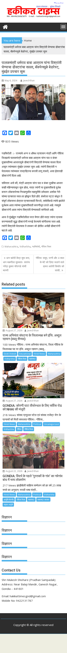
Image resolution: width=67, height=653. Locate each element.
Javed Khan (29, 80)
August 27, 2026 (13, 330)
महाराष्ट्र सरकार (43, 499)
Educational (25, 353)
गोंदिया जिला (46, 246)
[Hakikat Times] (5, 26)
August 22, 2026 (13, 471)
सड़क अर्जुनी (8, 504)
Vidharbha (25, 246)
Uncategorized (51, 424)
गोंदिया (19, 429)
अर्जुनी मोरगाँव (9, 499)
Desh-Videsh (10, 353)
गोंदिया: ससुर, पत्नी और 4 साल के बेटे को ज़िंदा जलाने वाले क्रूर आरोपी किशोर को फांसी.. (50, 264)
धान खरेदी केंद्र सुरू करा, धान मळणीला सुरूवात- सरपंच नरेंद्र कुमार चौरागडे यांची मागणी (16, 264)
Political (37, 424)
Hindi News (39, 353)
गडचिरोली (36, 246)
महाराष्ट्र (32, 358)
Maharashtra (11, 246)
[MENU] (63, 26)
